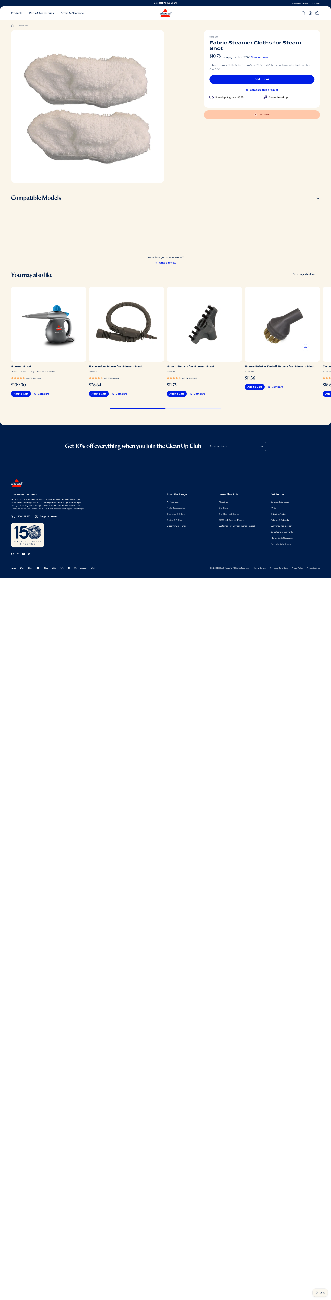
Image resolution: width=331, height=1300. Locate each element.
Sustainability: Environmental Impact (237, 526)
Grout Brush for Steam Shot (190, 366)
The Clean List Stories (229, 514)
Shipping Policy (278, 514)
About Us (223, 502)
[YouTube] (23, 553)
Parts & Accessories (176, 508)
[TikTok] (29, 553)
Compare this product (264, 89)
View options (259, 57)
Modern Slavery (259, 568)
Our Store (316, 3)
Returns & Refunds (280, 520)
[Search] (303, 13)
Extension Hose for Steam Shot (116, 366)
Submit (260, 446)
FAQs (273, 508)
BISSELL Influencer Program (232, 520)
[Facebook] (12, 553)
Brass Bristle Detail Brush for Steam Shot (280, 366)
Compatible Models (36, 198)
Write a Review (165, 262)
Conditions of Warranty (282, 532)
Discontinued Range (176, 526)
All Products (172, 502)
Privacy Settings (313, 568)
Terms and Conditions (279, 568)
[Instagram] (18, 553)
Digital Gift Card (175, 520)
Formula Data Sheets (281, 544)
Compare (43, 393)
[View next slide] (305, 347)
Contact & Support (300, 3)
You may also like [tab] (303, 274)
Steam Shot (21, 366)
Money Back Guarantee (282, 538)
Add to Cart (262, 79)
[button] (26, 378)
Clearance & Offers (175, 514)
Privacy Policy (297, 568)
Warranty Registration (281, 526)
